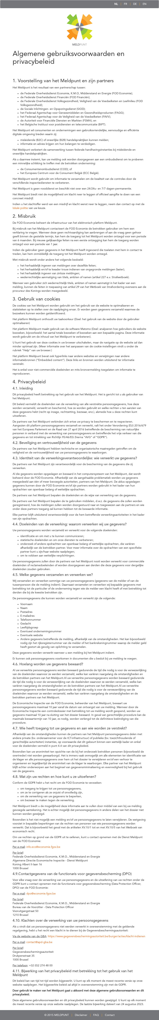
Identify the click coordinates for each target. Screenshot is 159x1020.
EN (144, 4)
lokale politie (20, 208)
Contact (110, 1015)
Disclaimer (81, 1015)
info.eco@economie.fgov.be (43, 847)
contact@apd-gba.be (39, 942)
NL (116, 4)
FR (125, 4)
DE (135, 4)
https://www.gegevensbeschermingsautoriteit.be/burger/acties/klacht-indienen (96, 936)
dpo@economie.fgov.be (41, 893)
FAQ (96, 1015)
